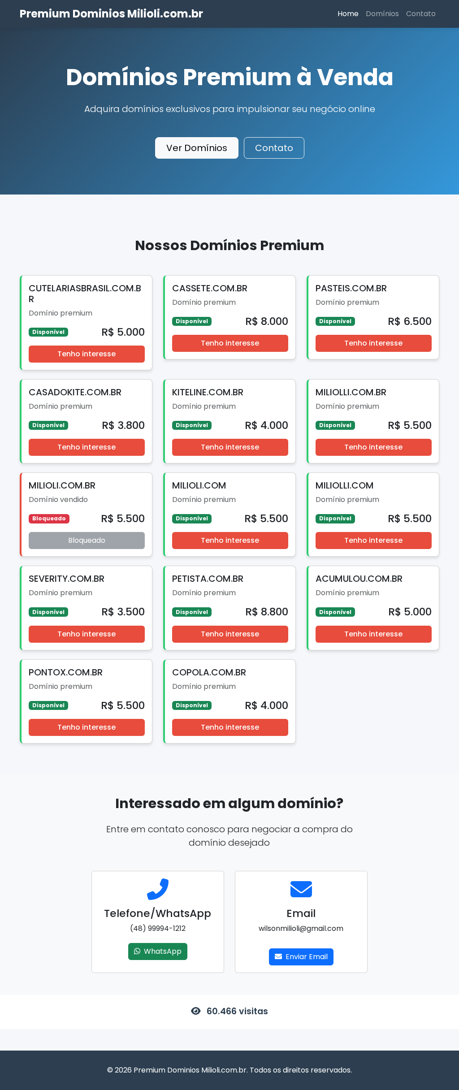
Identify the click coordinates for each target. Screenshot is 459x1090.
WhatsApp (163, 951)
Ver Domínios (196, 148)
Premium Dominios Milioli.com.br (111, 13)
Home (348, 14)
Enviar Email (307, 957)
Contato (421, 14)
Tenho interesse (86, 354)
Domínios (382, 14)
